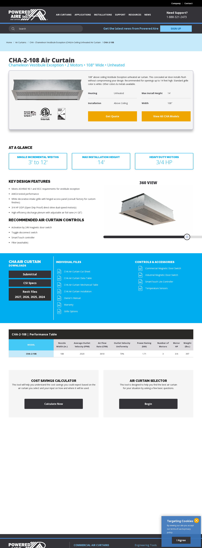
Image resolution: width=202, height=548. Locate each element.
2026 (26, 297)
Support (120, 14)
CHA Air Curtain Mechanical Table (81, 284)
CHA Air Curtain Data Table (78, 278)
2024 (42, 297)
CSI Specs (29, 283)
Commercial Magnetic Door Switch (163, 268)
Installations (103, 14)
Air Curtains (63, 14)
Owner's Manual (72, 298)
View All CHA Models (166, 116)
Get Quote (112, 116)
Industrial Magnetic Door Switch (161, 274)
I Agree (181, 540)
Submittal (30, 274)
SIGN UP (176, 28)
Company (176, 3)
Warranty (68, 304)
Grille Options (71, 311)
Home (9, 42)
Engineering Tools (146, 545)
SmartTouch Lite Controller (159, 281)
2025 (34, 297)
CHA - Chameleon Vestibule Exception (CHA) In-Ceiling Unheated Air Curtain (65, 42)
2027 (18, 297)
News (147, 14)
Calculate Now (53, 404)
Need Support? (177, 12)
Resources (135, 14)
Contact (188, 3)
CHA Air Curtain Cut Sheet (77, 271)
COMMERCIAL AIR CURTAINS (91, 545)
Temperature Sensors (156, 288)
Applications (83, 14)
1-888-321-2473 (176, 17)
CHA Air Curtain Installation (78, 291)
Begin (148, 404)
